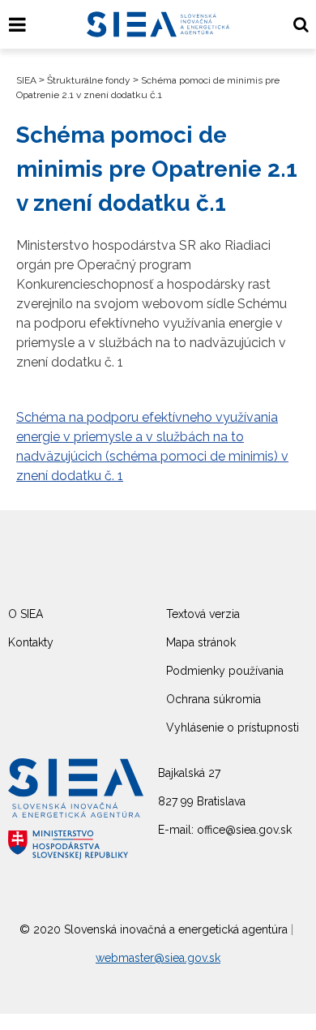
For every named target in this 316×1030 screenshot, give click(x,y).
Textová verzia (203, 613)
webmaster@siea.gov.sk (158, 957)
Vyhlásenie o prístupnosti (232, 727)
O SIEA (25, 613)
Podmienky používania (225, 670)
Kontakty (30, 642)
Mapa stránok (201, 642)
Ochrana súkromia (213, 699)
